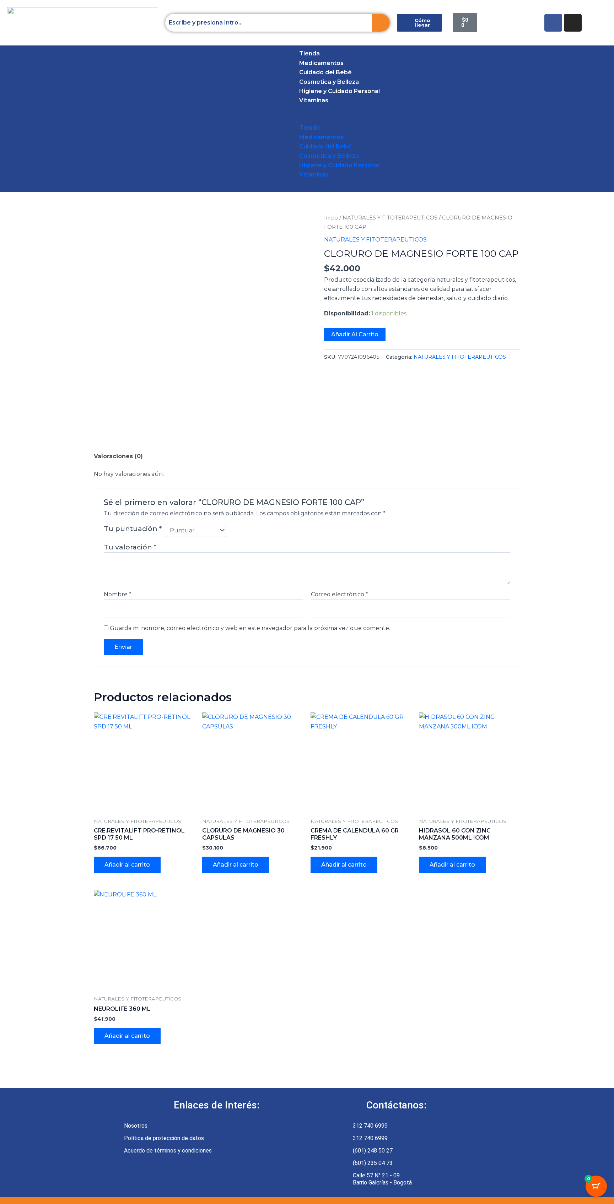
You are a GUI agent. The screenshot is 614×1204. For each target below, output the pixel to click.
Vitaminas (313, 100)
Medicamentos (321, 63)
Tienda (309, 53)
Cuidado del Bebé (325, 72)
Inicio (331, 218)
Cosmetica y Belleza (329, 81)
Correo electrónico (339, 594)
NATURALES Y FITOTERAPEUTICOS (390, 218)
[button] (16, 118)
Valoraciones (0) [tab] (118, 456)
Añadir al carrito (354, 334)
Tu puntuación (133, 528)
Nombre (117, 594)
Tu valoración (130, 547)
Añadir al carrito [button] (127, 864)
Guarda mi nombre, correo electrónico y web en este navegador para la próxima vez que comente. (250, 628)
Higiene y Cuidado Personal (339, 91)
